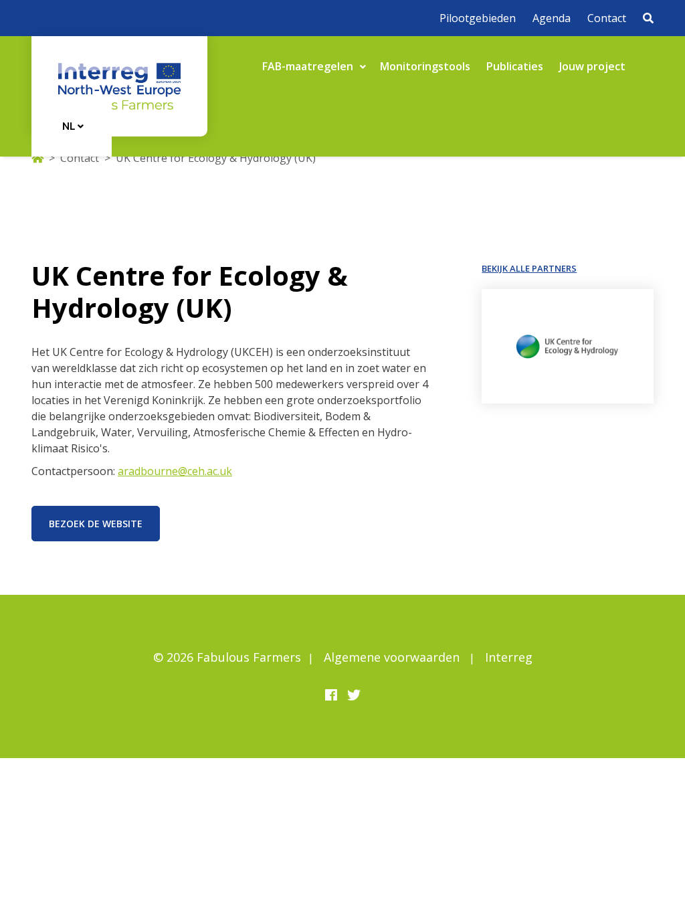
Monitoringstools (425, 66)
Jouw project (592, 66)
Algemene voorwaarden (392, 657)
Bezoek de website (95, 523)
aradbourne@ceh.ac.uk (175, 471)
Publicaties (514, 66)
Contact (606, 18)
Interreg (508, 657)
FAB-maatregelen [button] (309, 66)
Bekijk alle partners (529, 268)
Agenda (551, 18)
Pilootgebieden (477, 18)
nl (70, 126)
